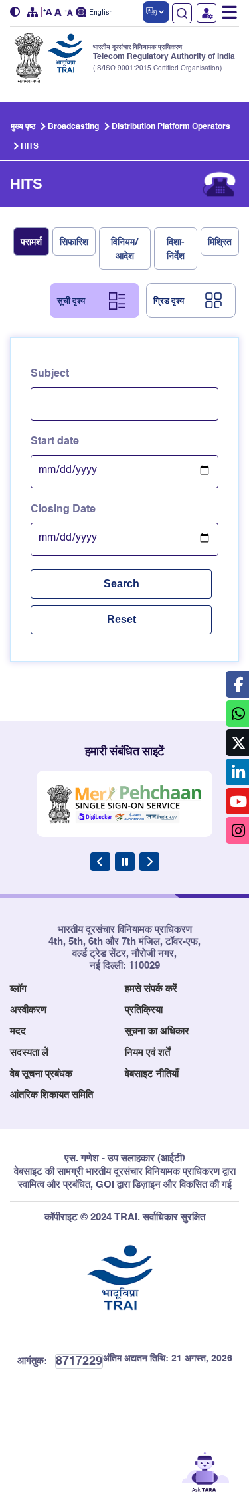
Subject (50, 374)
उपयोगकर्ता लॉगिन (206, 13)
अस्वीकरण (28, 1010)
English (101, 13)
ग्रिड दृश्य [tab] (168, 300)
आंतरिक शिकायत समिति (51, 1095)
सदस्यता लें (29, 1053)
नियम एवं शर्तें (147, 1053)
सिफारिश (74, 241)
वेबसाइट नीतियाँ (152, 1074)
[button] (16, 12)
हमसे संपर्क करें (151, 989)
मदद (18, 1031)
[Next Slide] (149, 861)
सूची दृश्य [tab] (71, 300)
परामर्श (31, 241)
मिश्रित (220, 241)
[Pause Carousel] (125, 861)
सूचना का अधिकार (157, 1031)
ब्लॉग (18, 989)
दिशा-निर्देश (176, 248)
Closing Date (63, 509)
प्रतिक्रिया (144, 1010)
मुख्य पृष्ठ (23, 127)
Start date (55, 441)
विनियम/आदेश (125, 248)
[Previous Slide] (100, 861)
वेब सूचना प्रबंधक (41, 1074)
